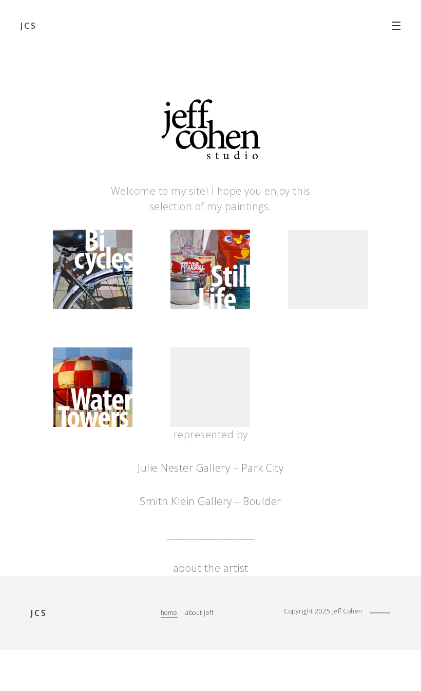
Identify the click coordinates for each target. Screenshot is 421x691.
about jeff (199, 613)
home (169, 613)
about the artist (210, 568)
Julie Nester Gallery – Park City (210, 468)
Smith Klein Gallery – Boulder (210, 501)
